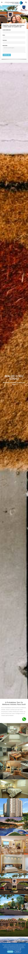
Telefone (5, 40)
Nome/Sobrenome (7, 30)
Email (4, 35)
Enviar (6, 54)
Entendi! (18, 951)
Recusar (10, 951)
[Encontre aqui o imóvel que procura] (26, 2)
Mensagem (5, 45)
